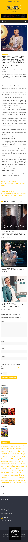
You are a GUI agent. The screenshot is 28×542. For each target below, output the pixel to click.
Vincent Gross (15, 482)
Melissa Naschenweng (21, 472)
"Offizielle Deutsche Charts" (16, 451)
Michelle (8, 475)
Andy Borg (18, 456)
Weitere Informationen (15, 534)
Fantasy (2, 466)
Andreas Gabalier (10, 456)
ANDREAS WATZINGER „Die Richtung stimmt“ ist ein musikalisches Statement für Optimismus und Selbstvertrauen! (13, 306)
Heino (7, 469)
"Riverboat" (5, 454)
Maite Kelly (21, 471)
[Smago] (2, 21)
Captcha (3, 371)
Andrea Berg (4, 456)
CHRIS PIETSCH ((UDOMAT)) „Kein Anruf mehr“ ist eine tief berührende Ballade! (13, 183)
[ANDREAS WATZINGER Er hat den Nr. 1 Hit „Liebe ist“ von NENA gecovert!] (14, 241)
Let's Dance (15, 471)
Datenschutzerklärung (13, 367)
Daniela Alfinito (8, 461)
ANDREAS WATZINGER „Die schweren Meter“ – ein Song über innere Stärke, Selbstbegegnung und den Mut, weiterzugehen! (13, 234)
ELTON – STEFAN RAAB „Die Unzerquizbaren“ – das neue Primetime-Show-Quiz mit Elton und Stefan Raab (13, 193)
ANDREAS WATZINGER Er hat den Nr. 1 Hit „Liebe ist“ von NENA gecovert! (13, 269)
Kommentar (4, 321)
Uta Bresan (9, 482)
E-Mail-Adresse (4, 349)
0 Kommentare (16, 69)
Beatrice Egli (16, 459)
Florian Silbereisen (12, 466)
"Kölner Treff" (14, 449)
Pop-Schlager (5, 54)
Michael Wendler (4, 475)
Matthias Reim (14, 472)
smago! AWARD (16, 478)
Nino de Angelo (15, 475)
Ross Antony (9, 478)
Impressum (3, 522)
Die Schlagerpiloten (16, 461)
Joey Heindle (9, 471)
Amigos (23, 454)
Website (3, 356)
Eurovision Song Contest (18, 463)
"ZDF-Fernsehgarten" (15, 454)
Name (2, 341)
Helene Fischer (14, 469)
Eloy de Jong (8, 463)
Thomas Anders (4, 482)
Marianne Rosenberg (5, 472)
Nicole (11, 475)
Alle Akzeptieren (16, 536)
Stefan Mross (20, 480)
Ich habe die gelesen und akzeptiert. (13, 367)
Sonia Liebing (12, 480)
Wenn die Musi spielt (22, 482)
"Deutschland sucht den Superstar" (12, 446)
